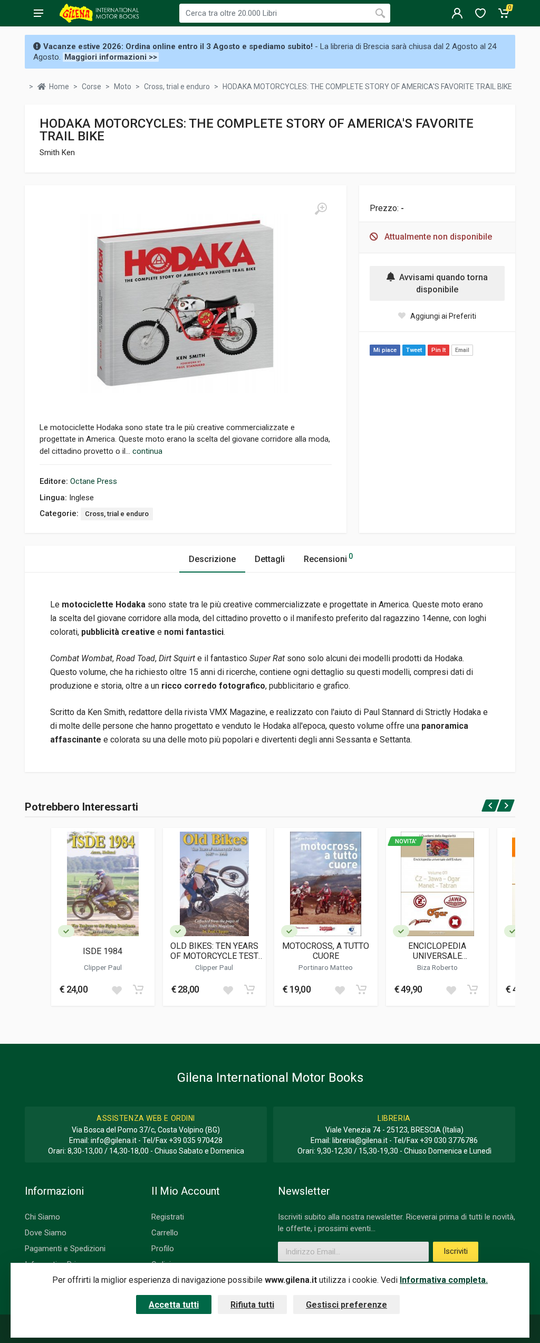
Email (462, 350)
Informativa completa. (444, 1280)
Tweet (414, 350)
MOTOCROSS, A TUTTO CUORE (325, 951)
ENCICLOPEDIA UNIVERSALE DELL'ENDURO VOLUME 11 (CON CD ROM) (437, 951)
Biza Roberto (437, 967)
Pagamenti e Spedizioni (65, 1248)
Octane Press (93, 481)
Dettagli (270, 559)
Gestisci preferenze (346, 1305)
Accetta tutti (174, 1305)
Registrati (167, 1217)
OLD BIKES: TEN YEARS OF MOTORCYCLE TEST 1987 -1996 (214, 951)
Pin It (438, 350)
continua (147, 451)
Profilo (162, 1248)
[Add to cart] (138, 989)
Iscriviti (455, 1251)
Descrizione (212, 559)
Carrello (164, 1232)
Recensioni (328, 558)
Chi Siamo (42, 1217)
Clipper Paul (103, 967)
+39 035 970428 (196, 1140)
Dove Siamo (45, 1232)
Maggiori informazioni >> (110, 57)
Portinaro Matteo (325, 967)
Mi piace (385, 350)
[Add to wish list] (116, 989)
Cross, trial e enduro (117, 514)
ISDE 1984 (102, 951)
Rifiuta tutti (252, 1305)
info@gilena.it (114, 1140)
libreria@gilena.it (360, 1140)
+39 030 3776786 (449, 1140)
